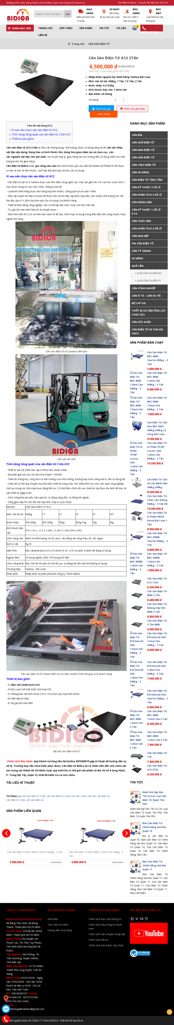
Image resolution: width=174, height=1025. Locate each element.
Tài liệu (121, 28)
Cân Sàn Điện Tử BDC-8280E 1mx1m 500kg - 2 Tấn (157, 539)
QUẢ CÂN (137, 265)
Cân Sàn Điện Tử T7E (157, 754)
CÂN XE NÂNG (140, 172)
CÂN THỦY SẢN (141, 221)
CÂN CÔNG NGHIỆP (144, 288)
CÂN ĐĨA (137, 135)
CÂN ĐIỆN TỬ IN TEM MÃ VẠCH (147, 331)
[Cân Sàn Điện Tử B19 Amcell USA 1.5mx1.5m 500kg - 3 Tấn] (137, 645)
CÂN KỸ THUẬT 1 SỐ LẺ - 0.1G (147, 211)
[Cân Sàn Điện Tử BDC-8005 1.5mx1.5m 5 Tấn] (137, 719)
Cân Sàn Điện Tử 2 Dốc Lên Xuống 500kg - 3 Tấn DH (157, 499)
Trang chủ (45, 28)
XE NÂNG (137, 258)
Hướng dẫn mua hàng (60, 930)
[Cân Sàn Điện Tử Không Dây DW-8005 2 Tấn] (137, 607)
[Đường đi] (6, 998)
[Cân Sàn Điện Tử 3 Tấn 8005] (137, 624)
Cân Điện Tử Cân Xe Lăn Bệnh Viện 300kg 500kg (157, 483)
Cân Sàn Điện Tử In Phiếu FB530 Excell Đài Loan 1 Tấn (157, 518)
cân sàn (91, 796)
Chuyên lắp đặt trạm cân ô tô (153, 3)
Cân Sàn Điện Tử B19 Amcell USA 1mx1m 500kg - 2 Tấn (157, 696)
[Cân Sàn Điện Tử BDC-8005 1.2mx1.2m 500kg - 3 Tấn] (97, 833)
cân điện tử (103, 796)
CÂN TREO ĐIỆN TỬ (144, 164)
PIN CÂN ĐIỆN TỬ (143, 243)
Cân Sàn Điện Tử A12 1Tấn (157, 580)
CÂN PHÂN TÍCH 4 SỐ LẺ (147, 228)
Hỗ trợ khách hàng (61, 910)
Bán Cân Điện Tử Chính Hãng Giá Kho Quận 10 (154, 827)
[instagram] (146, 918)
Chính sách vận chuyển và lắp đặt (107, 934)
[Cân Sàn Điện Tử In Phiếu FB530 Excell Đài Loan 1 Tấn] (137, 516)
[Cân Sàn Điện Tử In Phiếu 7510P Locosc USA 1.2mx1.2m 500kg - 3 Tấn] (137, 458)
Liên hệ (42, 35)
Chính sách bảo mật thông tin (105, 919)
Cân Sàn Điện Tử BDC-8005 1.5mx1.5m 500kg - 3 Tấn (157, 403)
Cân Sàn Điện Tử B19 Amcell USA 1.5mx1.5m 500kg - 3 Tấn (157, 639)
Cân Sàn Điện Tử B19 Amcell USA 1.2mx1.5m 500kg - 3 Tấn (157, 667)
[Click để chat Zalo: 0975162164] (6, 1009)
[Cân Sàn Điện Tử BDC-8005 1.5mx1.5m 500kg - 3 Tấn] (137, 407)
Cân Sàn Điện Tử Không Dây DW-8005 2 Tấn (157, 607)
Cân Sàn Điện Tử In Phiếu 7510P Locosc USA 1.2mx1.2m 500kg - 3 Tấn (157, 450)
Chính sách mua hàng (104, 910)
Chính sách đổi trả (98, 939)
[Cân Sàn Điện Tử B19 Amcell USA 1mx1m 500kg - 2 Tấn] (137, 694)
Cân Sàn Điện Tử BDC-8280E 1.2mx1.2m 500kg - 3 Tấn (157, 559)
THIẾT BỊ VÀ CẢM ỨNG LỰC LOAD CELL (149, 312)
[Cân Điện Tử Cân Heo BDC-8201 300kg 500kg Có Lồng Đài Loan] (137, 425)
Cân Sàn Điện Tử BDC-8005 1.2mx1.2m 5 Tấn (157, 735)
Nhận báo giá (103, 108)
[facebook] (132, 918)
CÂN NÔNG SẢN (142, 202)
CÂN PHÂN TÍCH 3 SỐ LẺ (147, 194)
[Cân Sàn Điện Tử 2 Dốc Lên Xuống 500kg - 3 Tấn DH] (137, 499)
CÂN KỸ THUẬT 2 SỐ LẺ (146, 187)
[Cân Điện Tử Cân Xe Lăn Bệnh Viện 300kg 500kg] (137, 482)
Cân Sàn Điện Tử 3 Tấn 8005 (157, 622)
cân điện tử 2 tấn (15, 800)
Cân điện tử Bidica (127, 3)
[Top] (169, 1012)
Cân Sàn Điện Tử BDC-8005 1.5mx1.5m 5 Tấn (157, 715)
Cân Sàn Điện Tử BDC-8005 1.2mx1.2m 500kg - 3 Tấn (96, 853)
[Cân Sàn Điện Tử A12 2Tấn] (45, 82)
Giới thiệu (65, 28)
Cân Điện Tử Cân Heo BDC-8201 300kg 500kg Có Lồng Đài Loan (157, 428)
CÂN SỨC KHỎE (141, 322)
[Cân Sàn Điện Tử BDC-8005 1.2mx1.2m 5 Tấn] (137, 740)
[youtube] (141, 918)
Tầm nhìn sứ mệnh (58, 924)
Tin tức (104, 28)
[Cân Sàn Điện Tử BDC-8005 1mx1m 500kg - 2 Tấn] (35, 833)
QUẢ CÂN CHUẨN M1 (149, 273)
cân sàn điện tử (34, 800)
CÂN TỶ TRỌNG (141, 250)
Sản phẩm (85, 28)
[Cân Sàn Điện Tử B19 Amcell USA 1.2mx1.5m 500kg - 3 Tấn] (137, 673)
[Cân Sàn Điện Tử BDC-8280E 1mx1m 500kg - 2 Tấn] (137, 536)
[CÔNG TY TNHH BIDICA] (18, 15)
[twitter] (136, 918)
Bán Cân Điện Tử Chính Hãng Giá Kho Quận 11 (154, 865)
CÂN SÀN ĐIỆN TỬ (99, 43)
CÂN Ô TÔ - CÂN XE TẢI (146, 295)
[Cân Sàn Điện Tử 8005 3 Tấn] (137, 594)
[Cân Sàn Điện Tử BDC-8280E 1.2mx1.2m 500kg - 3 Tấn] (137, 563)
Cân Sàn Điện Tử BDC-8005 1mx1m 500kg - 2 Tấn (34, 852)
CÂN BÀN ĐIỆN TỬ (143, 150)
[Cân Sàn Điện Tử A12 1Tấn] (137, 582)
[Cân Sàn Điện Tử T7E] (137, 756)
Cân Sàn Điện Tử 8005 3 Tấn (157, 593)
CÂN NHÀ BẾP (140, 236)
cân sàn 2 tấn (78, 796)
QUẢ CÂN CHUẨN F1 (149, 280)
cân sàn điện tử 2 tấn (58, 796)
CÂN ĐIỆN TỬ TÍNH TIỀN (147, 179)
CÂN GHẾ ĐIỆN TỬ (143, 142)
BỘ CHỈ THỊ (139, 303)
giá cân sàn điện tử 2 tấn (31, 796)
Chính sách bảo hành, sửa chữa (106, 945)
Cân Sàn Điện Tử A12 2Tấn (157, 767)
